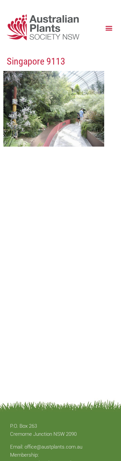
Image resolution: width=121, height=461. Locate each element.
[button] (108, 27)
